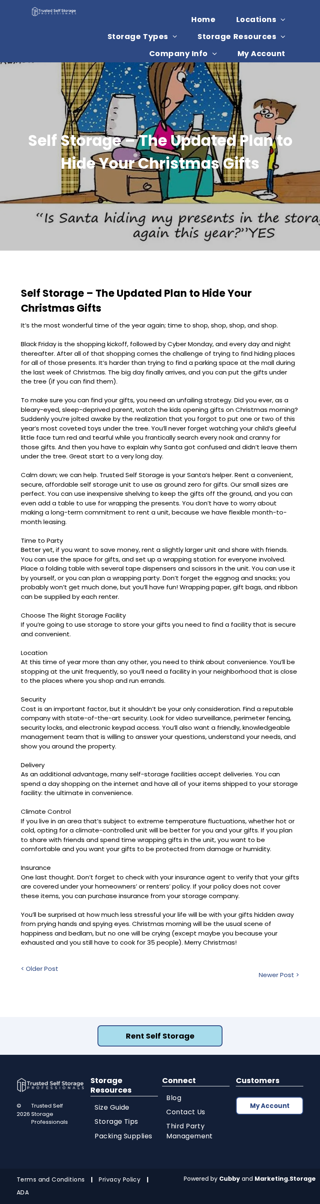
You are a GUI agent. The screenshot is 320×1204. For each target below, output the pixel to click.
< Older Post (39, 968)
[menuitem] (206, 19)
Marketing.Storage (285, 1178)
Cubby (229, 1178)
